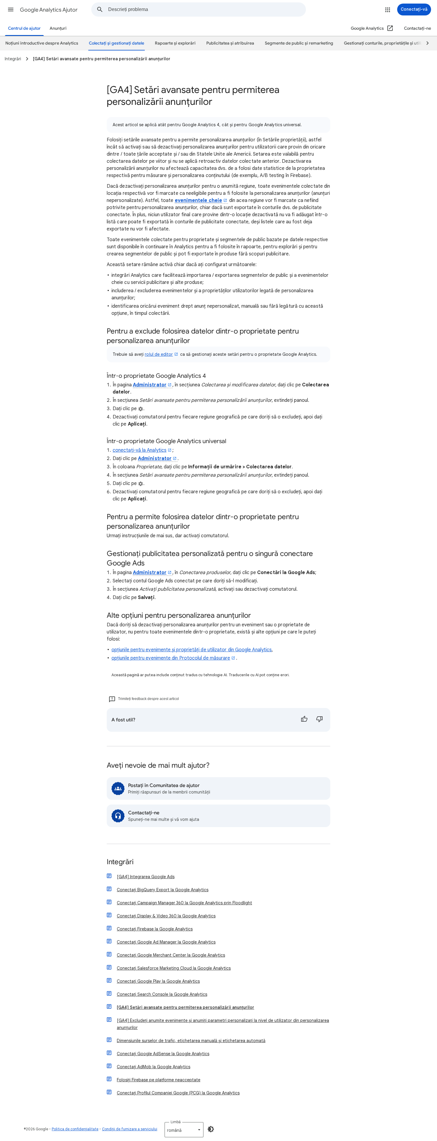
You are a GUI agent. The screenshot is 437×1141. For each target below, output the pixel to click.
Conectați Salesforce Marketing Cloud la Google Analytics (174, 968)
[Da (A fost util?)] (304, 720)
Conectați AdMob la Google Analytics (153, 1066)
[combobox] (207, 9)
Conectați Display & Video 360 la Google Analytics (166, 916)
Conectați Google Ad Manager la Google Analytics (166, 942)
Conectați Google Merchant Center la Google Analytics (171, 955)
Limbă (176, 1122)
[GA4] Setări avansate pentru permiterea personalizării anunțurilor (185, 1007)
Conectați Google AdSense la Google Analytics (163, 1053)
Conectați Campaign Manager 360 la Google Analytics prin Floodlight (184, 902)
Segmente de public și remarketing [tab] (299, 43)
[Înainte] (425, 43)
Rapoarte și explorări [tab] (175, 43)
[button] (11, 9)
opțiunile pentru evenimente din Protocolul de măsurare (170, 658)
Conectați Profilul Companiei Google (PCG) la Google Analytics (178, 1093)
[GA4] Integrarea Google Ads (146, 876)
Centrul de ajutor (24, 28)
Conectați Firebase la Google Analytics (155, 929)
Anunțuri (58, 28)
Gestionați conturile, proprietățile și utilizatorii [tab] (389, 43)
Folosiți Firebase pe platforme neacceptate (158, 1079)
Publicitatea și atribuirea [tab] (230, 43)
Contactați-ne (417, 28)
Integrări (120, 862)
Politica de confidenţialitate (75, 1129)
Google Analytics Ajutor (49, 10)
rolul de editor (159, 354)
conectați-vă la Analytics (139, 450)
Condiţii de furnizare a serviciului (129, 1129)
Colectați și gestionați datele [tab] (116, 43)
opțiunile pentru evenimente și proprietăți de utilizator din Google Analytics (191, 650)
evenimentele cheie (198, 200)
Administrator (149, 385)
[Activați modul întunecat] (211, 1129)
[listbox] (184, 1129)
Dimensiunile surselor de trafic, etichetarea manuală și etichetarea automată (191, 1040)
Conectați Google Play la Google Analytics (158, 981)
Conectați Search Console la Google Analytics (162, 994)
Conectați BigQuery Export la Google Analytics (162, 889)
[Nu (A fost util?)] (320, 720)
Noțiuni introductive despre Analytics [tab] (41, 43)
